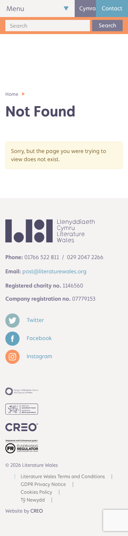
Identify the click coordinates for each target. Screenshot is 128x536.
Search (107, 25)
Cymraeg (87, 8)
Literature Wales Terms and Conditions (63, 477)
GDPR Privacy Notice (43, 484)
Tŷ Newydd (33, 500)
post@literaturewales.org (54, 271)
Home (11, 94)
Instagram (38, 356)
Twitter (34, 320)
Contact (112, 8)
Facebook (38, 338)
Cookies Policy (36, 492)
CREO (37, 511)
